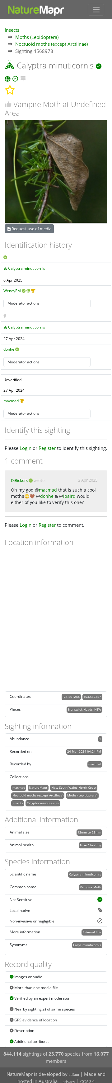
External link (91, 932)
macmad (11, 401)
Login (25, 448)
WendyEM (12, 290)
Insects (12, 30)
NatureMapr (38, 787)
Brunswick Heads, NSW (84, 709)
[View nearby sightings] (23, 77)
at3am (74, 1074)
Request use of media (31, 228)
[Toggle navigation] (96, 10)
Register (47, 448)
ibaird (69, 496)
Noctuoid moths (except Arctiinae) (51, 44)
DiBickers (19, 480)
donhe (8, 349)
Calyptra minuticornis (26, 268)
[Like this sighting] (8, 104)
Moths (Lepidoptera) (36, 37)
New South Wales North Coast (73, 787)
